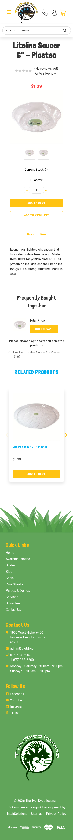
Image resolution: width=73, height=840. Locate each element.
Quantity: (36, 180)
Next (66, 435)
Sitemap (37, 814)
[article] (36, 435)
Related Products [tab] (37, 372)
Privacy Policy (56, 814)
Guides (11, 565)
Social (10, 578)
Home (10, 553)
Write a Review (45, 73)
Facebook (17, 694)
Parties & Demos (18, 591)
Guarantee (13, 603)
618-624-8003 (20, 655)
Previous (7, 435)
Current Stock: (37, 170)
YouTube (16, 700)
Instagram (17, 707)
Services (12, 597)
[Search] (65, 30)
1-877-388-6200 (22, 660)
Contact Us (13, 610)
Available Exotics (18, 559)
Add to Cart (44, 329)
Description (36, 234)
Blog (9, 572)
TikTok (14, 713)
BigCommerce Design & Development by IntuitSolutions (36, 810)
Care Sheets (14, 584)
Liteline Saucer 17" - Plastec (30, 446)
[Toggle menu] (9, 12)
